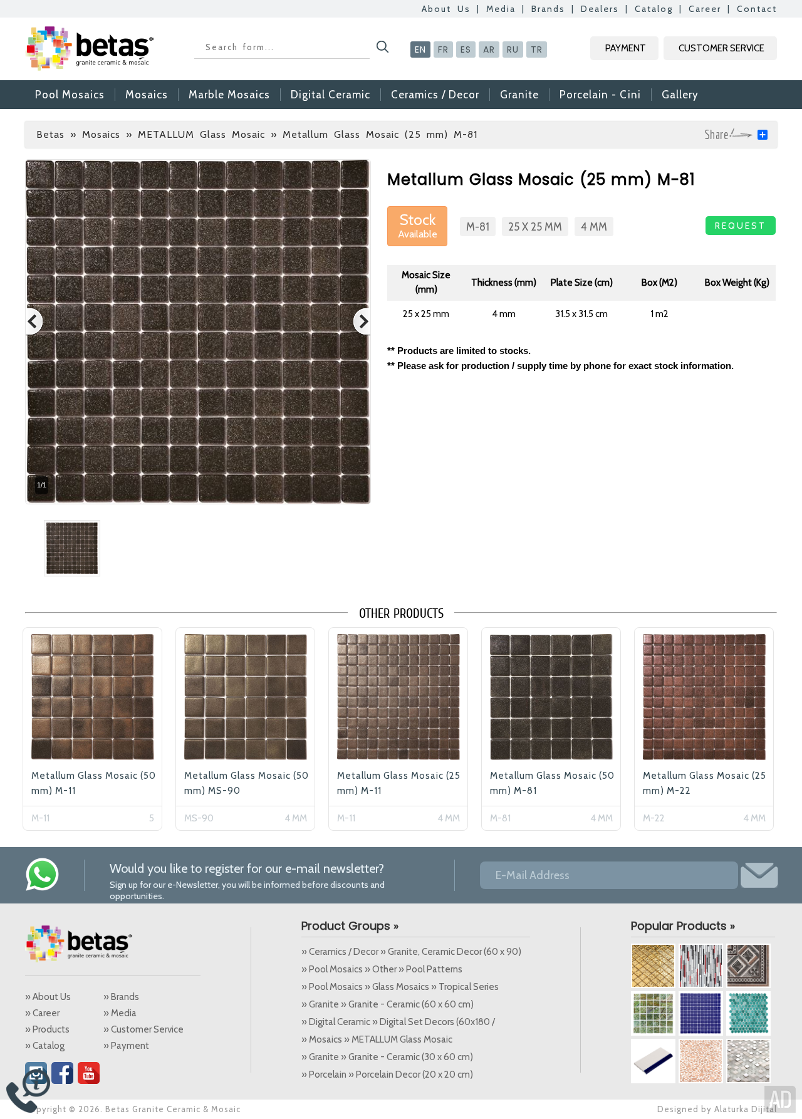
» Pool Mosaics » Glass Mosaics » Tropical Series (400, 986)
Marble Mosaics (229, 94)
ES (466, 49)
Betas (50, 134)
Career (705, 8)
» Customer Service (143, 1029)
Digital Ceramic (330, 94)
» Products (47, 1029)
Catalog (654, 8)
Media (501, 8)
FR (443, 49)
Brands (548, 8)
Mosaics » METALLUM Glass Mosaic (173, 134)
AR (489, 49)
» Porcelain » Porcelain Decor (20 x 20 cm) (387, 1074)
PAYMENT (625, 48)
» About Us (48, 996)
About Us (446, 8)
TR (537, 49)
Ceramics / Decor (435, 94)
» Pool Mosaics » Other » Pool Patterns (381, 969)
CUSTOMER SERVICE (721, 48)
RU (513, 49)
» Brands (121, 996)
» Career (42, 1013)
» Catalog (45, 1045)
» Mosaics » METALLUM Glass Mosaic (376, 1039)
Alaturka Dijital (745, 1109)
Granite (519, 94)
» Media (120, 1013)
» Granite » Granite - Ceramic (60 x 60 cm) (387, 1004)
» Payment (126, 1045)
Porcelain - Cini (600, 94)
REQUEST (740, 225)
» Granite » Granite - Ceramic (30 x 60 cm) (387, 1057)
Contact (757, 8)
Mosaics (146, 94)
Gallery (680, 94)
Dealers (600, 8)
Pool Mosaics (70, 94)
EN (420, 49)
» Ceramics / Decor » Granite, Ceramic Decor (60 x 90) (411, 951)
